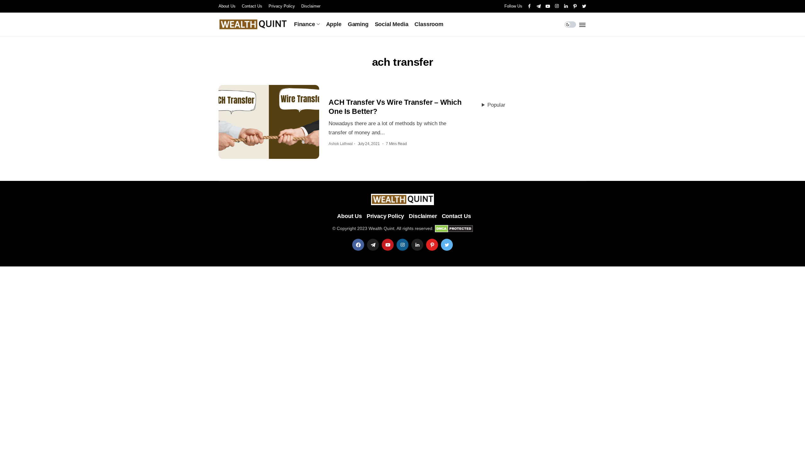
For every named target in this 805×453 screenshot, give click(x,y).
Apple (333, 24)
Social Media (391, 24)
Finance (304, 24)
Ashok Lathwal (341, 144)
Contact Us (252, 6)
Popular (496, 105)
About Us (227, 6)
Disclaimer (310, 6)
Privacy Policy (282, 6)
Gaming (358, 24)
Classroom (428, 24)
